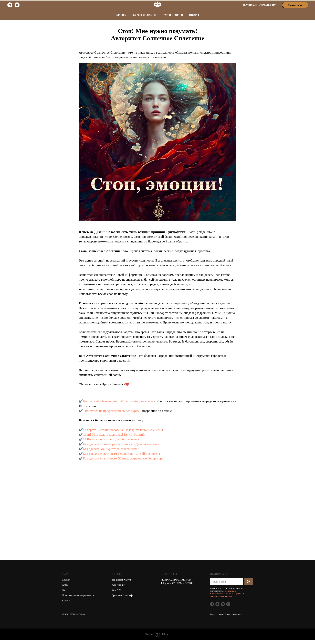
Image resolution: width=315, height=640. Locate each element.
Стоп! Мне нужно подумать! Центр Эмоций (114, 434)
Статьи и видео (172, 15)
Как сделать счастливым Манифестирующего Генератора (123, 458)
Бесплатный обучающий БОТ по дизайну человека (118, 401)
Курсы (65, 584)
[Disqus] (166, 518)
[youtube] (17, 4)
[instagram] (223, 604)
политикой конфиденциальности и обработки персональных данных (227, 593)
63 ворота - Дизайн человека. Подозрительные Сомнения (123, 429)
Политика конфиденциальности (78, 595)
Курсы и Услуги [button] (144, 15)
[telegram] (9, 4)
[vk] (228, 604)
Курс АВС (116, 590)
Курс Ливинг (118, 584)
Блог (64, 590)
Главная (121, 15)
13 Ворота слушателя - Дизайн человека (111, 439)
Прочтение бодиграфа (122, 595)
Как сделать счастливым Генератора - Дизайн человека (121, 453)
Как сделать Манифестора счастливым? (111, 448)
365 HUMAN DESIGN (182, 583)
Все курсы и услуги (121, 579)
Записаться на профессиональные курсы (111, 410)
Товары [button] (194, 15)
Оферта (66, 600)
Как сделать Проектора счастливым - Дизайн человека (121, 444)
